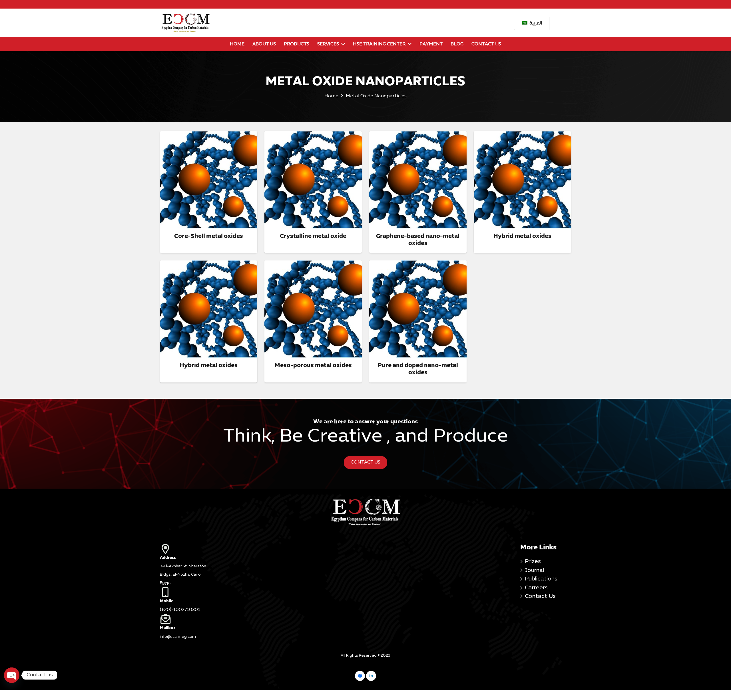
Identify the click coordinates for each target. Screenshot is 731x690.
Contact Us (540, 596)
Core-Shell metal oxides (208, 236)
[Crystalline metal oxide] (313, 179)
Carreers (536, 587)
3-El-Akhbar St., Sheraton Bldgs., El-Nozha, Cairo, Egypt (183, 574)
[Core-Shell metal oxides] (208, 179)
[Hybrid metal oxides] (522, 179)
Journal (534, 570)
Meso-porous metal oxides (313, 365)
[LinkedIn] (371, 676)
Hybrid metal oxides (522, 236)
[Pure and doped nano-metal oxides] (418, 309)
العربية (535, 23)
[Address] (185, 549)
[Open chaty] (11, 675)
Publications (541, 579)
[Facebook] (360, 676)
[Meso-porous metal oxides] (313, 309)
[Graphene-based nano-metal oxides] (418, 179)
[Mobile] (185, 592)
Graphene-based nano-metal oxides (417, 240)
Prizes (533, 561)
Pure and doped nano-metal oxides (418, 369)
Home (331, 96)
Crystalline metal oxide (313, 236)
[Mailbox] (185, 619)
